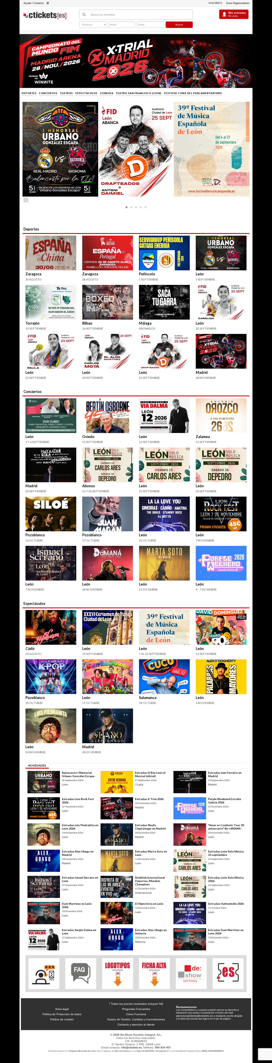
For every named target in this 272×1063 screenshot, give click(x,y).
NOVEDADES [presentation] (37, 765)
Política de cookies (62, 1019)
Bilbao (87, 323)
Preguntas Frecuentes (136, 1009)
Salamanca (148, 697)
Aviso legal (62, 1009)
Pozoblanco (35, 535)
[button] (126, 207)
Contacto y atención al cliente (136, 1024)
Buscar (179, 24)
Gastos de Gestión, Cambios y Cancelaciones (136, 1019)
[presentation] (25, 200)
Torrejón (32, 323)
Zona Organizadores (237, 3)
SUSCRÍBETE (215, 3)
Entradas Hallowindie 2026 (226, 903)
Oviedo (88, 436)
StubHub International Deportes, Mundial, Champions (150, 881)
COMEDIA (107, 93)
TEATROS (66, 93)
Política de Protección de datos (61, 1014)
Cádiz (30, 648)
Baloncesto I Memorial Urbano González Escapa (78, 774)
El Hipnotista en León (149, 903)
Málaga (145, 323)
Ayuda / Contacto (33, 3)
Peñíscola (147, 274)
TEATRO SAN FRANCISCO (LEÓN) (139, 93)
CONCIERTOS (48, 93)
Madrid (202, 372)
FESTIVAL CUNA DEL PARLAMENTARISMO (193, 93)
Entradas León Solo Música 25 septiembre (226, 853)
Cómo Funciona (136, 1014)
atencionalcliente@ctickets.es (194, 1015)
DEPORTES (29, 93)
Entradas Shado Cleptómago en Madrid (150, 826)
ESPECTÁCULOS (86, 93)
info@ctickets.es (131, 1047)
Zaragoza (33, 274)
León (200, 274)
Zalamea (203, 436)
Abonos (88, 486)
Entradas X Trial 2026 (149, 799)
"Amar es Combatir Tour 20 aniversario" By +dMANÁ (226, 826)
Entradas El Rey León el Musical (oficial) (150, 774)
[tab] (37, 766)
